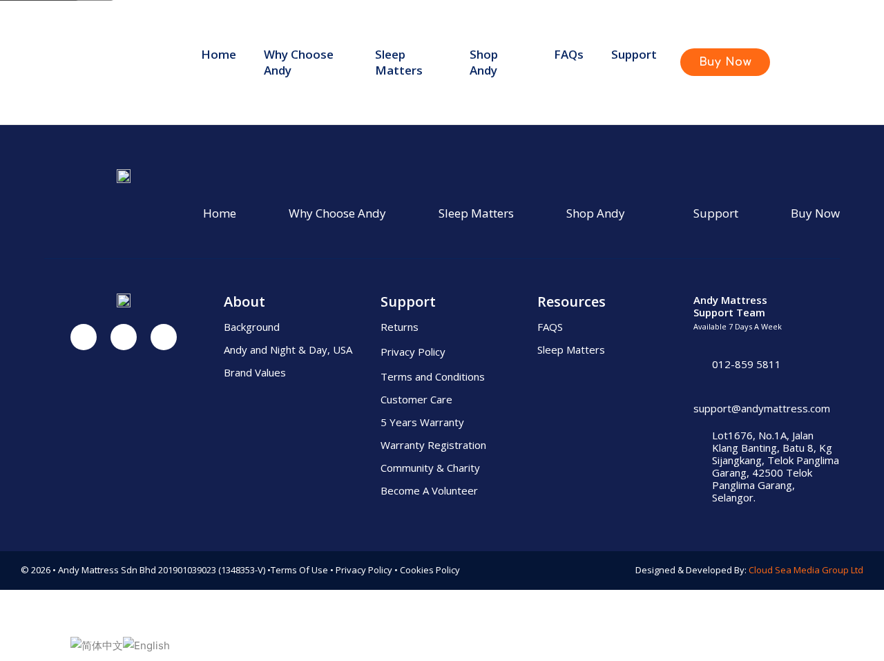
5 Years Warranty (422, 422)
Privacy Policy (413, 351)
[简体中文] (96, 644)
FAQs (569, 54)
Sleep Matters (399, 62)
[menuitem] (218, 62)
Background (252, 327)
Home (218, 54)
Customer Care (416, 399)
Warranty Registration (433, 445)
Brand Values (255, 372)
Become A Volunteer (429, 490)
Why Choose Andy (299, 62)
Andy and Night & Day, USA (288, 349)
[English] (146, 644)
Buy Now (815, 213)
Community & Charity (430, 468)
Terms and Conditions (433, 376)
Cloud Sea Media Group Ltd (806, 570)
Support (715, 213)
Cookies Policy (430, 570)
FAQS (550, 327)
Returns (400, 327)
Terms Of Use (299, 570)
